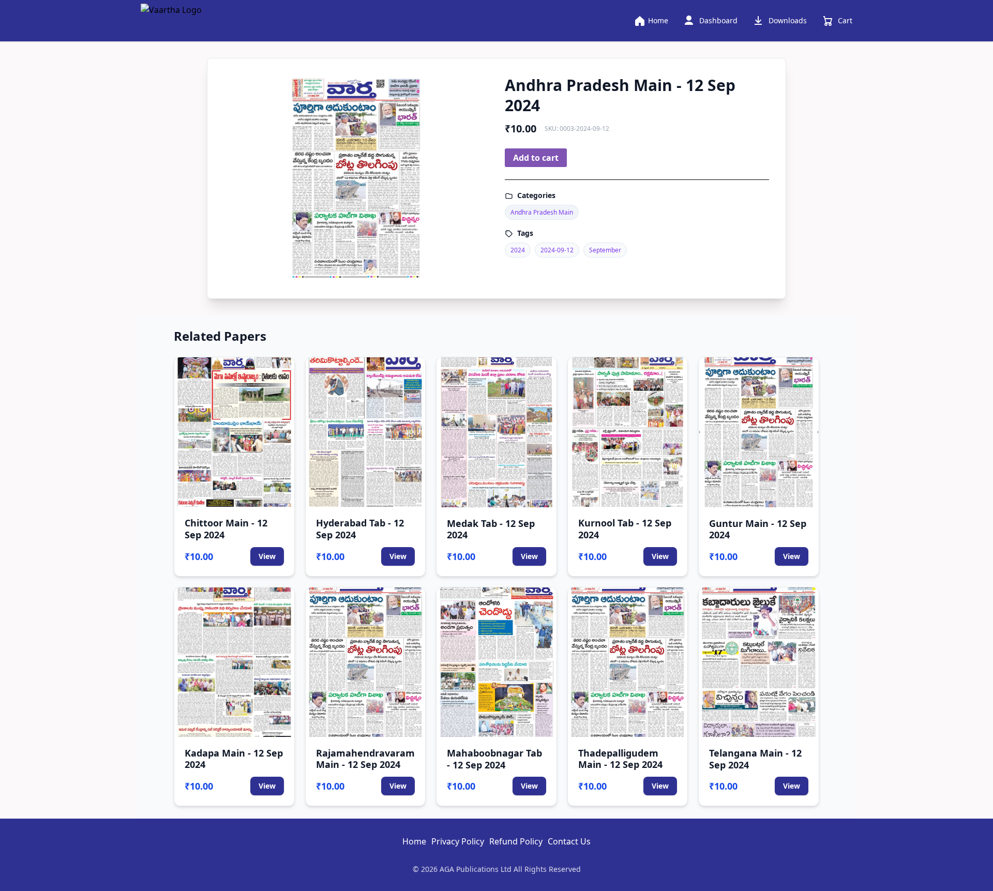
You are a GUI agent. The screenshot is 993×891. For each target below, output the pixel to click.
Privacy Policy (457, 841)
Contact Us (569, 841)
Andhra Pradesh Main (541, 212)
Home (414, 841)
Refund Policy (516, 841)
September (605, 250)
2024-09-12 (557, 250)
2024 (517, 250)
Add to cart (536, 157)
